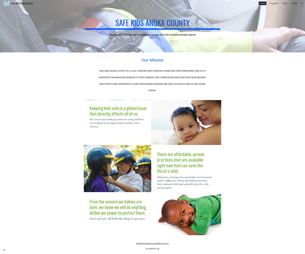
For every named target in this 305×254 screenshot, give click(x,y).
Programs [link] (273, 3)
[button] (302, 3)
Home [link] (262, 3)
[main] (152, 22)
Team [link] (284, 3)
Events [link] (294, 3)
